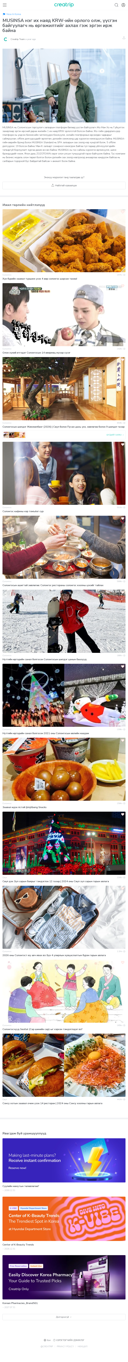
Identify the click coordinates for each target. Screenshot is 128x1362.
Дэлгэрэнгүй (62, 1317)
